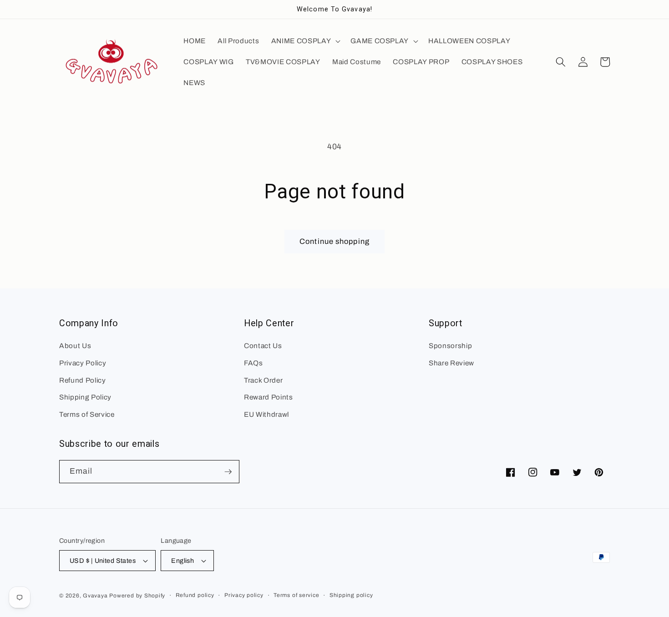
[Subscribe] (228, 472)
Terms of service (296, 595)
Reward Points (268, 397)
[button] (305, 40)
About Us (75, 345)
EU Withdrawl (266, 414)
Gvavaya (95, 595)
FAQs (253, 363)
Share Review (451, 363)
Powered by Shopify (137, 595)
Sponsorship (450, 345)
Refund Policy (82, 380)
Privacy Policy (82, 363)
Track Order (263, 380)
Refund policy (195, 595)
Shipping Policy (85, 397)
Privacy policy (244, 595)
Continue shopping (334, 241)
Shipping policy (351, 595)
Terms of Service (87, 414)
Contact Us (263, 345)
